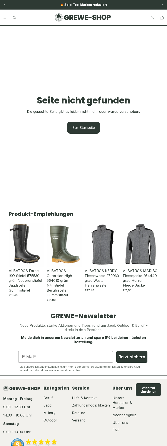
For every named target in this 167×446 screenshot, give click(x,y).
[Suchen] (14, 17)
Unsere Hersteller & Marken (122, 403)
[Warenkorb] (162, 17)
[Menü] (5, 18)
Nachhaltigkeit (124, 415)
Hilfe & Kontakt (84, 398)
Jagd (47, 405)
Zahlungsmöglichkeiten (91, 405)
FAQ (115, 430)
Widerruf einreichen (148, 389)
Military (49, 413)
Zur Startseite (83, 127)
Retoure (78, 413)
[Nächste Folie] (162, 5)
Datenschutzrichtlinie (48, 366)
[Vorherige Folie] (5, 5)
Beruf (48, 398)
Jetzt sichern (132, 356)
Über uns (120, 422)
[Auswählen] (37, 260)
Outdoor (50, 420)
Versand (78, 420)
